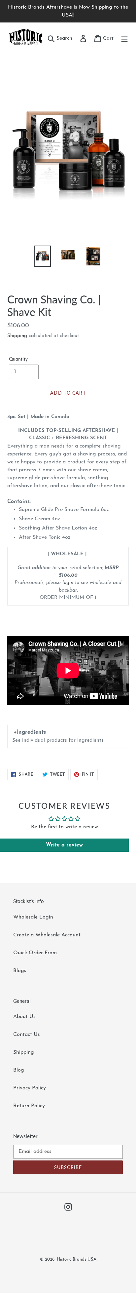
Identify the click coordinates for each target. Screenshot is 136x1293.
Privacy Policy (29, 1088)
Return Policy (29, 1106)
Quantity (18, 359)
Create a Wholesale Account (47, 935)
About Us (24, 1016)
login (67, 582)
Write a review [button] (64, 845)
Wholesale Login (33, 917)
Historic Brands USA (76, 1259)
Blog (18, 1070)
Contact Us (26, 1034)
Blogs (19, 970)
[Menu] (124, 38)
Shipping (17, 335)
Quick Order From (35, 953)
